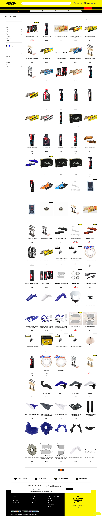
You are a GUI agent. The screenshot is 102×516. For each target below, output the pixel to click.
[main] (61, 246)
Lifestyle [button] (33, 7)
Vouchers (28, 7)
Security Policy (51, 504)
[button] (89, 20)
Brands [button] (94, 7)
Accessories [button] (22, 7)
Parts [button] (17, 7)
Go (83, 11)
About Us (33, 498)
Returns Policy (51, 502)
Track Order (15, 500)
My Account (15, 498)
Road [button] (10, 7)
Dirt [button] (7, 7)
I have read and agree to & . (41, 491)
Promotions (50, 506)
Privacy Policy (49, 491)
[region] (14, 245)
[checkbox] (14, 29)
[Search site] (70, 3)
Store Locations (87, 7)
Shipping (50, 498)
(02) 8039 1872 (87, 3)
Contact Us (33, 502)
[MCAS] (12, 3)
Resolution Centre (17, 502)
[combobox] (45, 3)
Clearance (42, 7)
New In (37, 7)
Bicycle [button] (13, 7)
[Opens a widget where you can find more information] (97, 513)
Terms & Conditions (42, 491)
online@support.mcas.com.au (79, 505)
